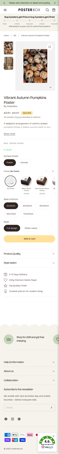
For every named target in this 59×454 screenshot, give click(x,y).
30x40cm (27, 205)
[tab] (8, 48)
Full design (12, 228)
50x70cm (11, 214)
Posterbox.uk (17, 449)
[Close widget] (53, 436)
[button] (5, 10)
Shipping (18, 117)
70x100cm (28, 214)
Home (6, 35)
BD (15, 35)
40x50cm (44, 205)
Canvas (24, 162)
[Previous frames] (46, 171)
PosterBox (12, 106)
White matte (31, 228)
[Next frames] (53, 171)
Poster (10, 162)
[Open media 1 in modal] (49, 47)
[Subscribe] (51, 407)
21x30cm (11, 205)
